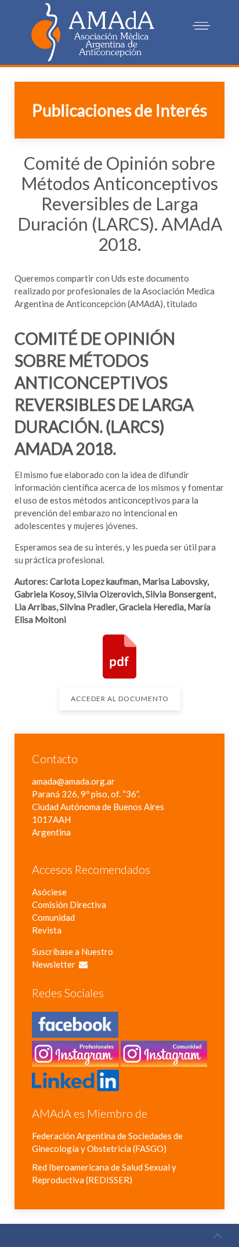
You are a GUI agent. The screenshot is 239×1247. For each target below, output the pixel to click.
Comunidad (53, 917)
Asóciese (49, 892)
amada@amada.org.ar (73, 781)
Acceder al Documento (120, 698)
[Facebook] (75, 1031)
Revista (46, 930)
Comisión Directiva (69, 904)
